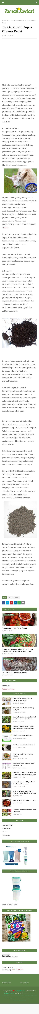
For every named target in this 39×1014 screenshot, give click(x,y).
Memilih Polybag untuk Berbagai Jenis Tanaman (23, 764)
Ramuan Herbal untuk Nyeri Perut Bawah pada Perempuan (24, 783)
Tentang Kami (6, 983)
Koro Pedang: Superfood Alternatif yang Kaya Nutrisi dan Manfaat (24, 718)
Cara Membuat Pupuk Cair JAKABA (14, 672)
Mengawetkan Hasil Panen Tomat (14, 628)
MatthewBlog (22, 1000)
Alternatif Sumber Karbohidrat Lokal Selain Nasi (25, 811)
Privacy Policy (24, 983)
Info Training (10, 995)
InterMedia (26, 993)
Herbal (5, 832)
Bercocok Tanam (12, 20)
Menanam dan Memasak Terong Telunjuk (23, 709)
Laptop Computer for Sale (15, 998)
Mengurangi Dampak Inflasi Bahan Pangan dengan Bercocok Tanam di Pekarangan (17, 650)
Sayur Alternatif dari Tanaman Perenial (23, 755)
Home (4, 20)
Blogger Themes (9, 993)
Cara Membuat (7, 828)
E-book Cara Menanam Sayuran (23, 735)
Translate (19, 969)
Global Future (27, 998)
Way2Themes (21, 991)
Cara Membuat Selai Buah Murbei (24, 745)
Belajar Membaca (27, 995)
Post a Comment (8, 689)
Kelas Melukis (18, 995)
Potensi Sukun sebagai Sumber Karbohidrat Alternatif (23, 699)
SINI (6, 227)
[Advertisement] (19, 62)
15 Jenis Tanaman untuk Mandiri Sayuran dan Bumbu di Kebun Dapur (25, 792)
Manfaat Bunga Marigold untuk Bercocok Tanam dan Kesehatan (23, 727)
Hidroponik (6, 835)
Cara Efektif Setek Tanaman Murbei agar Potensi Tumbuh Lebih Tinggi (24, 774)
